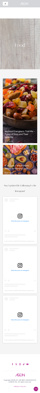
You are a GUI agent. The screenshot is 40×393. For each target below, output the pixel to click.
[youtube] (27, 364)
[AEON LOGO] (24, 3)
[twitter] (16, 364)
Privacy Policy (20, 386)
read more (9, 141)
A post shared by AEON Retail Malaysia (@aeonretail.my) (21, 241)
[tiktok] (24, 364)
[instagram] (20, 364)
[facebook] (12, 364)
